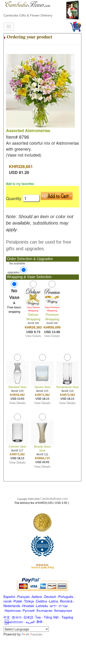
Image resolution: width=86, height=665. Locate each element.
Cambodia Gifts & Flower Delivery (27, 15)
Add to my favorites (20, 183)
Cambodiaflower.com (54, 498)
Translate (36, 634)
